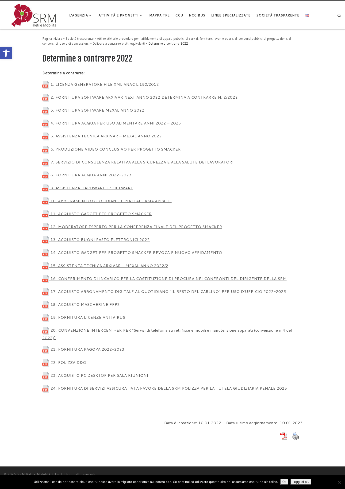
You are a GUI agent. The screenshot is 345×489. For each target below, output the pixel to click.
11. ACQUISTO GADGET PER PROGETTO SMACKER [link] (100, 213)
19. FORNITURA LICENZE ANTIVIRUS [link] (87, 317)
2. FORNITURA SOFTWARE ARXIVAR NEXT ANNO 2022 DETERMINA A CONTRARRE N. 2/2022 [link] (143, 97)
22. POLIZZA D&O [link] (67, 362)
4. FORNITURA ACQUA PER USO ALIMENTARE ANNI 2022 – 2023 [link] (115, 123)
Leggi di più (300, 482)
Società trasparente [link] (79, 38)
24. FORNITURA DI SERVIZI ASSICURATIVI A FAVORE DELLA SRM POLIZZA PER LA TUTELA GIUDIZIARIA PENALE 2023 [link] (168, 388)
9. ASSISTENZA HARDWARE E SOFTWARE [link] (91, 187)
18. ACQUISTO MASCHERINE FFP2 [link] (84, 304)
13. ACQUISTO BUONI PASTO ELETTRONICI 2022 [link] (99, 239)
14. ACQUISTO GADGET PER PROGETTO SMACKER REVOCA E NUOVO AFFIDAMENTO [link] (135, 252)
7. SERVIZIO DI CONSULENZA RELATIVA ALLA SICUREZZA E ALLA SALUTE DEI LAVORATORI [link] (141, 162)
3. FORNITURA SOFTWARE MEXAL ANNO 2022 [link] (96, 110)
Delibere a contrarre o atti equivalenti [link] (118, 43)
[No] (339, 482)
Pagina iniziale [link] (52, 38)
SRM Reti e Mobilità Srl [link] (36, 474)
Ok (284, 482)
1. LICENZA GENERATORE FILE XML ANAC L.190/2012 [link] (104, 84)
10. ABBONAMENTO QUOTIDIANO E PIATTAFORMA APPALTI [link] (110, 200)
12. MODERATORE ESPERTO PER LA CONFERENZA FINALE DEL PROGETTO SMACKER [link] (135, 226)
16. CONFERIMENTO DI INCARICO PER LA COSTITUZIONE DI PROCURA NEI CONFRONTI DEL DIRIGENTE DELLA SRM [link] (168, 278)
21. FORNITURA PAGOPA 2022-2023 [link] (86, 349)
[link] (6, 53)
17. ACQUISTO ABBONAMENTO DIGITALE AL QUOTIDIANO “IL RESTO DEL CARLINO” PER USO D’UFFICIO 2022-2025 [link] (167, 291)
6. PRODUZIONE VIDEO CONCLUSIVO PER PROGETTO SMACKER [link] (115, 149)
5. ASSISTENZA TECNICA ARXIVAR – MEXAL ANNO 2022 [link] (105, 136)
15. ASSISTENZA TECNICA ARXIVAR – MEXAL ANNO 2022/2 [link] (108, 265)
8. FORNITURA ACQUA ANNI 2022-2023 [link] (90, 175)
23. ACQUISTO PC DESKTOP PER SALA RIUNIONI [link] (98, 375)
